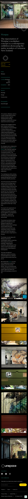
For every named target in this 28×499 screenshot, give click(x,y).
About (8, 489)
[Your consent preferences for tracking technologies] (25, 496)
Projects (3, 489)
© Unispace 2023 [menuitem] (18, 496)
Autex (10, 261)
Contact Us (15, 489)
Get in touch (3, 64)
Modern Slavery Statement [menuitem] (6, 496)
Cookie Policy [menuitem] (12, 493)
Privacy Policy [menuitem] (4, 493)
